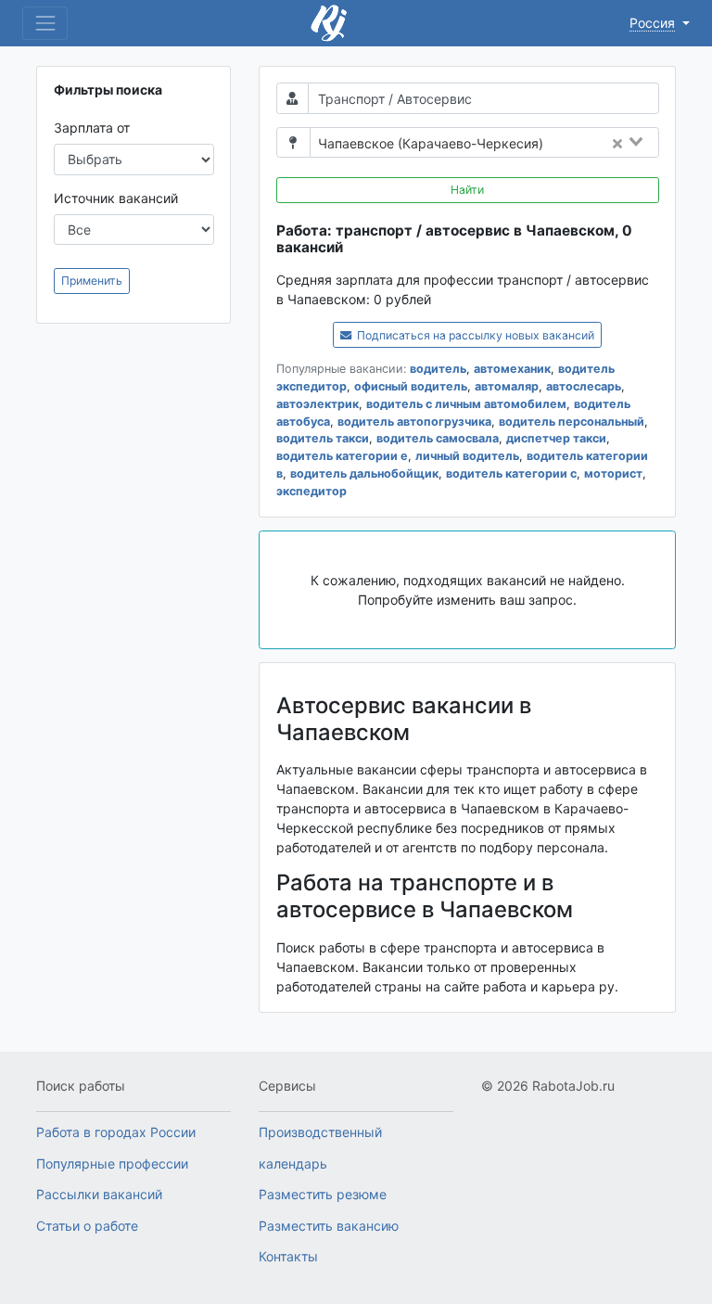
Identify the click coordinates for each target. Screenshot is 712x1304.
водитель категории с (511, 473)
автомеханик (512, 369)
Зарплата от (92, 127)
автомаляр (507, 386)
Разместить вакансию (329, 1226)
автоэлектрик (317, 404)
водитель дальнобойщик (364, 473)
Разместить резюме (323, 1194)
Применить (91, 281)
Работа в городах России (116, 1132)
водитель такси (322, 438)
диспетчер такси (556, 438)
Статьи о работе (87, 1226)
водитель (438, 369)
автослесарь (583, 386)
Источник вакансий (116, 198)
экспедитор (311, 491)
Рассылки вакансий (99, 1194)
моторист (613, 473)
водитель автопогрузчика (414, 421)
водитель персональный (571, 421)
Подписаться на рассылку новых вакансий (474, 335)
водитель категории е (342, 456)
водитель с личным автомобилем (466, 404)
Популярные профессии (112, 1163)
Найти (467, 190)
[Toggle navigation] (45, 22)
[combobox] (606, 144)
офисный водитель (410, 386)
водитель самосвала (437, 438)
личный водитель (467, 456)
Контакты (288, 1256)
